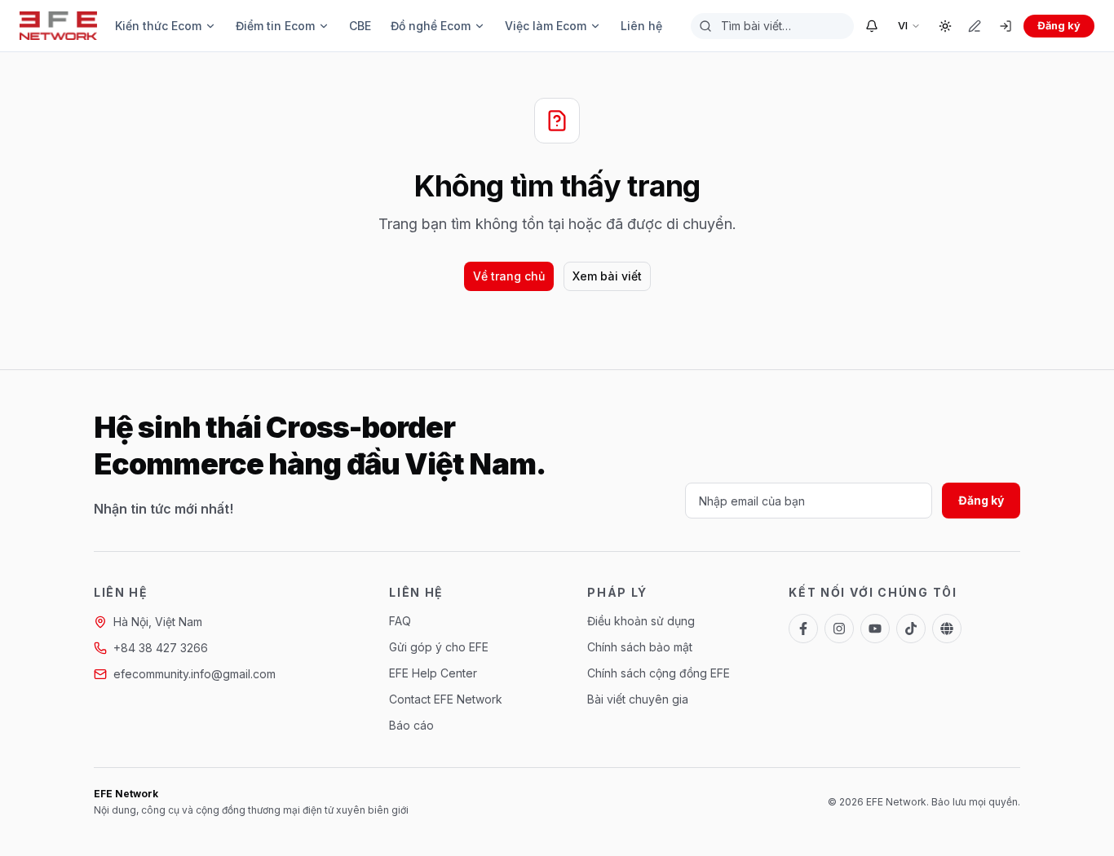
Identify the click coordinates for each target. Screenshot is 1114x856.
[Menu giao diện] (945, 26)
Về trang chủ (509, 276)
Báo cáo (411, 725)
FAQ (400, 621)
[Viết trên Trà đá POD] (974, 26)
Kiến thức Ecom (158, 26)
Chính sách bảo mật (639, 647)
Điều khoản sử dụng (641, 621)
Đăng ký (1059, 26)
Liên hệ (641, 26)
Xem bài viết (607, 276)
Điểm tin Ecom (275, 26)
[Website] (946, 628)
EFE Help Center (433, 673)
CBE (360, 26)
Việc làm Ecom (545, 26)
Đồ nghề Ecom (431, 26)
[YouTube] (875, 628)
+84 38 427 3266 (160, 648)
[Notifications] (872, 26)
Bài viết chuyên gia (637, 699)
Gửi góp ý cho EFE (438, 647)
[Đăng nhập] (1005, 26)
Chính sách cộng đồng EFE (658, 673)
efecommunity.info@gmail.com (194, 674)
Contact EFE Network (445, 699)
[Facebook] (803, 628)
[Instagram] (839, 628)
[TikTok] (911, 628)
